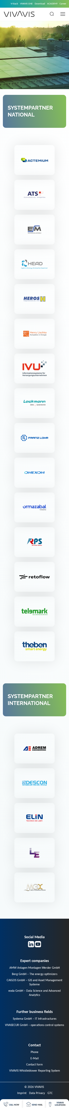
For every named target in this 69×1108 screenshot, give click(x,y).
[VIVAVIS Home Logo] (19, 13)
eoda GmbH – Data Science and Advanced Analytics (34, 993)
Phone (34, 1052)
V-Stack (14, 3)
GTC (50, 1093)
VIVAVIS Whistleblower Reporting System (34, 1070)
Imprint (21, 1093)
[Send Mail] (34, 1103)
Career (63, 3)
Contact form (34, 1064)
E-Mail (34, 1058)
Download (40, 3)
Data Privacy (37, 1093)
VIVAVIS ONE (26, 3)
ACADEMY (52, 3)
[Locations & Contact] (57, 1103)
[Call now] (11, 1103)
